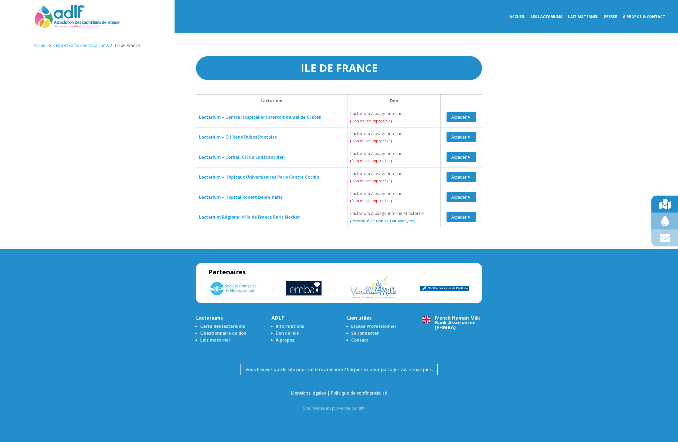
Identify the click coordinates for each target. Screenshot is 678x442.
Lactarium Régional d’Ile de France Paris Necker (249, 217)
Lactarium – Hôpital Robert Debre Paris (240, 197)
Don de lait (287, 333)
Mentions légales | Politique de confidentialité (339, 393)
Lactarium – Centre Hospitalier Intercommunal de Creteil (260, 117)
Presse (610, 17)
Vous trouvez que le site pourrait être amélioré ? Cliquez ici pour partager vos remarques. (339, 369)
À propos (285, 340)
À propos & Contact (644, 17)
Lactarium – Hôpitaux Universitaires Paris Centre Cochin (259, 177)
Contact (359, 340)
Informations (290, 326)
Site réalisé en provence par (331, 408)
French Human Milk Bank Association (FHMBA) (457, 322)
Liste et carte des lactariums (81, 45)
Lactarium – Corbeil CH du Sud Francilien (242, 157)
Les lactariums (546, 17)
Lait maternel (583, 17)
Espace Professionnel (373, 326)
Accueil (517, 17)
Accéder (459, 117)
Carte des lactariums (222, 326)
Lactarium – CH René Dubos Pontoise (238, 137)
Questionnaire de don (223, 333)
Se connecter (365, 333)
